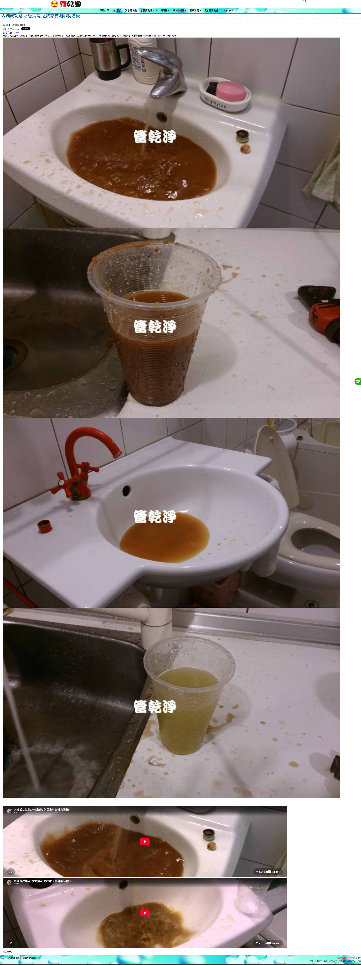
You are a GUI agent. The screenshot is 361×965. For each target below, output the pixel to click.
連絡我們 (342, 961)
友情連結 (352, 961)
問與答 (164, 10)
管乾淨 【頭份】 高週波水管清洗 (22, 958)
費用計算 (104, 10)
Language (226, 10)
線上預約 (117, 10)
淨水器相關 (179, 10)
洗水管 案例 (131, 10)
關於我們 (194, 10)
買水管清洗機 (211, 10)
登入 (304, 1)
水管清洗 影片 (148, 10)
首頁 (5, 25)
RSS (359, 961)
